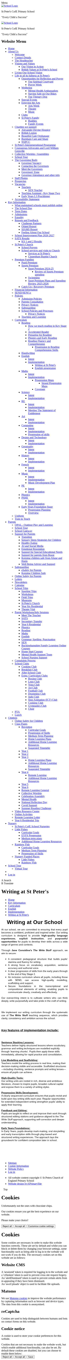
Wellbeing (26, 87)
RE (23, 401)
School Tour (21, 157)
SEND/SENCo (23, 292)
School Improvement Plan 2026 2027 (34, 235)
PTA (17, 711)
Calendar (19, 585)
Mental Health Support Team (36, 654)
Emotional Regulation (33, 549)
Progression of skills (38, 434)
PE (23, 485)
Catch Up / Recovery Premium (37, 286)
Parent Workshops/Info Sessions (32, 612)
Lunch (18, 714)
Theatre (32, 108)
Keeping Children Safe (33, 573)
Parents (12, 521)
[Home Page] (9, 5)
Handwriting (28, 353)
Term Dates (21, 211)
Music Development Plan (41, 482)
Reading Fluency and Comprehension (39, 342)
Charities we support (26, 126)
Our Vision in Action (32, 66)
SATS (24, 618)
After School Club (31, 672)
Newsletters (21, 582)
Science (25, 392)
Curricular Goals (37, 729)
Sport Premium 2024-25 (41, 268)
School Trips (21, 588)
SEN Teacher (35, 190)
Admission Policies (31, 298)
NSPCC (25, 142)
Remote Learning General (35, 790)
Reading (25, 322)
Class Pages (21, 723)
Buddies (32, 120)
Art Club (33, 687)
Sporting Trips (29, 591)
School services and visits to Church (40, 250)
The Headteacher (24, 60)
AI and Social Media (32, 546)
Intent (31, 359)
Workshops (27, 594)
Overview (33, 512)
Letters (18, 579)
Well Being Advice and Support (38, 564)
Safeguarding (28, 307)
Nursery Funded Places (27, 856)
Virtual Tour (21, 868)
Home (11, 48)
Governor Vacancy (31, 163)
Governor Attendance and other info (40, 175)
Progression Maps (44, 380)
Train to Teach (22, 518)
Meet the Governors (32, 169)
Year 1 (24, 751)
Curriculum (21, 319)
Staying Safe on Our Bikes (42, 93)
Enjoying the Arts (30, 102)
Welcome (20, 54)
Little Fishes (21, 829)
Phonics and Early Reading (42, 338)
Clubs (24, 114)
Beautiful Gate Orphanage (35, 136)
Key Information (17, 202)
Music (31, 111)
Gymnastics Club (37, 705)
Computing (27, 425)
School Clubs (22, 663)
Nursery (12, 823)
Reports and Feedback (26, 220)
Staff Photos (21, 178)
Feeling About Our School (35, 232)
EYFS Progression (31, 835)
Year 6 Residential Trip (27, 820)
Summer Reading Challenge (36, 808)
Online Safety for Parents (28, 576)
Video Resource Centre (27, 811)
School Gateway (23, 530)
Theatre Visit (28, 609)
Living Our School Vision (28, 72)
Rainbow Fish (22, 844)
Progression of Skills (39, 733)
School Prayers (29, 247)
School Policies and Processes (37, 310)
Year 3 (24, 757)
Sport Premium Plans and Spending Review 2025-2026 (47, 282)
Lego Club (34, 681)
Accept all (20, 1226)
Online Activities (23, 814)
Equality (19, 217)
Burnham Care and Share (34, 139)
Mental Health (29, 799)
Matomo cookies (18, 1298)
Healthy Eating (29, 543)
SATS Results (22, 238)
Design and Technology (34, 437)
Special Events (29, 99)
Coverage (40, 389)
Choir (31, 708)
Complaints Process (25, 660)
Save (30, 1357)
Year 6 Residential (31, 624)
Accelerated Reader (38, 331)
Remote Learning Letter (27, 817)
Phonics (25, 494)
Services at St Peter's (39, 253)
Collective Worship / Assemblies (32, 154)
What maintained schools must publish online (38, 205)
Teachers (26, 187)
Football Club (35, 690)
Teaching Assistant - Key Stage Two (40, 193)
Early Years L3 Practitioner (35, 196)
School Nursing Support (34, 657)
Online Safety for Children (29, 720)
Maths (24, 371)
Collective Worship (31, 793)
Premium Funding (24, 259)
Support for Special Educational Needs (41, 552)
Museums (26, 600)
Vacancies (20, 184)
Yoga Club (34, 684)
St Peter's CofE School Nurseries (32, 826)
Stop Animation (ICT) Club (42, 699)
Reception (26, 726)
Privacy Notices (29, 304)
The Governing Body (26, 160)
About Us (13, 51)
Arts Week (33, 105)
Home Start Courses (32, 651)
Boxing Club (35, 678)
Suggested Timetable (39, 748)
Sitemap (12, 1163)
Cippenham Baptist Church (42, 256)
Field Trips (27, 597)
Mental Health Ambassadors (43, 90)
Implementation (36, 362)
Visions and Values (25, 63)
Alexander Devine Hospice (35, 129)
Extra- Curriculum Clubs (34, 675)
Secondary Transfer (31, 621)
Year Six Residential (32, 606)
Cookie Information (18, 1166)
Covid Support (29, 805)
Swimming (34, 277)
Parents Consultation (32, 301)
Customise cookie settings (41, 1226)
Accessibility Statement (27, 199)
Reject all (7, 1226)
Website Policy (16, 1169)
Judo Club (33, 696)
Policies (19, 295)
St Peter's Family (30, 117)
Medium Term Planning (40, 736)
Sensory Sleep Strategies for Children (41, 540)
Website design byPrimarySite (25, 1183)
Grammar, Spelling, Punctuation (38, 639)
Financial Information (26, 289)
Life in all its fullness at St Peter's (32, 75)
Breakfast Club (29, 669)
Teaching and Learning (33, 316)
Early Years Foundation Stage (37, 506)
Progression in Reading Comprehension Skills (47, 348)
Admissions (21, 214)
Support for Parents (25, 534)
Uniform (19, 515)
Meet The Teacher (31, 615)
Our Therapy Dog (37, 96)
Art (23, 416)
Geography (27, 446)
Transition (26, 537)
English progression (45, 368)
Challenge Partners (31, 223)
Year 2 (24, 754)
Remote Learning (37, 775)
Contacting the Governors (35, 166)
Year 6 (24, 787)
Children (12, 717)
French (25, 464)
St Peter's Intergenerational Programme (35, 145)
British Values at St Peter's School (39, 69)
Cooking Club (29, 666)
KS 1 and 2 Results (31, 241)
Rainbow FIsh (29, 862)
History (25, 455)
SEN (24, 642)
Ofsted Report (28, 226)
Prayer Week (35, 84)
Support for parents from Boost (37, 555)
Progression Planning (39, 509)
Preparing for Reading (40, 335)
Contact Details (23, 57)
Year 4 (24, 772)
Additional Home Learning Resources (41, 841)
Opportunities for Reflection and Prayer (42, 78)
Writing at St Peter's (45, 365)
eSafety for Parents (31, 570)
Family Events (35, 123)
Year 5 (24, 784)
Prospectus (20, 181)
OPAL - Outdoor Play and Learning (34, 524)
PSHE (24, 497)
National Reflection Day (34, 802)
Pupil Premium (29, 262)
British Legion (29, 132)
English (25, 356)
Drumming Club (37, 693)
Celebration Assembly (33, 796)
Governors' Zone (30, 172)
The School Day (23, 208)
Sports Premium (29, 265)
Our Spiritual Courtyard (40, 81)
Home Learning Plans (39, 739)
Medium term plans (31, 838)
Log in (11, 874)
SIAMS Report (29, 229)
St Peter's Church (24, 244)
